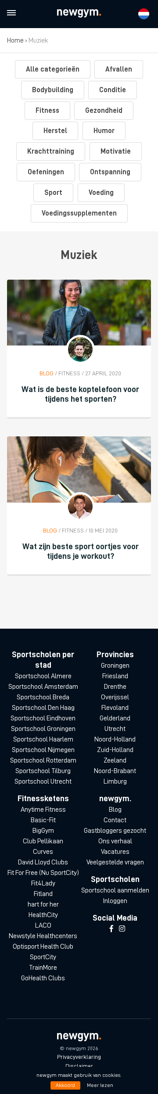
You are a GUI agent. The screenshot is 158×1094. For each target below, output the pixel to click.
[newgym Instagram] (122, 929)
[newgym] (79, 13)
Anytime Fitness (43, 809)
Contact (115, 820)
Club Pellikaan (43, 841)
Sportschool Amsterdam (43, 686)
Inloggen (115, 900)
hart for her (43, 904)
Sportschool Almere (43, 676)
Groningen (115, 665)
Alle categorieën (52, 69)
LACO (43, 925)
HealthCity (43, 914)
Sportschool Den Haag (43, 707)
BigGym (43, 830)
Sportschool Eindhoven (43, 718)
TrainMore (43, 967)
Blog (115, 809)
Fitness (47, 110)
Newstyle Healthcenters (43, 935)
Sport (53, 192)
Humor (104, 130)
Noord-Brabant (115, 770)
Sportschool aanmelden (115, 890)
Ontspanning (110, 172)
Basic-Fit (43, 820)
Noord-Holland (115, 739)
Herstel (55, 130)
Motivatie (116, 151)
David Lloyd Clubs (43, 862)
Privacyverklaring (79, 1057)
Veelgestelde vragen (115, 862)
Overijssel (115, 697)
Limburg (115, 781)
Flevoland (115, 707)
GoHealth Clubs (43, 978)
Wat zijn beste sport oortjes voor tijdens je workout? (80, 551)
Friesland (115, 676)
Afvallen (118, 69)
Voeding (101, 192)
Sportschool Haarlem (43, 739)
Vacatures (115, 851)
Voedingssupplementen (79, 213)
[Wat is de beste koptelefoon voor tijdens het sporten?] (79, 312)
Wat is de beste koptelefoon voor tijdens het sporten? (80, 394)
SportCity (43, 957)
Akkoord (65, 1085)
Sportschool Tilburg (43, 770)
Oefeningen (46, 172)
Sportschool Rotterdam (43, 760)
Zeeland (115, 760)
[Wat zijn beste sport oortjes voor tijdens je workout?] (79, 469)
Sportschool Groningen (43, 728)
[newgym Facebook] (111, 929)
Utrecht (115, 728)
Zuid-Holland (115, 749)
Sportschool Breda (43, 697)
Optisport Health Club (43, 946)
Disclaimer (79, 1066)
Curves (43, 851)
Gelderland (115, 718)
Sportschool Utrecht (43, 781)
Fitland (43, 893)
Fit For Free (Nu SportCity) (43, 872)
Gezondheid (103, 110)
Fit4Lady (43, 883)
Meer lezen (100, 1085)
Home (15, 40)
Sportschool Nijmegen (43, 749)
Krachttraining (50, 151)
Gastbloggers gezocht (115, 830)
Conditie (112, 90)
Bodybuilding (52, 90)
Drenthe (115, 686)
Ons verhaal (115, 841)
